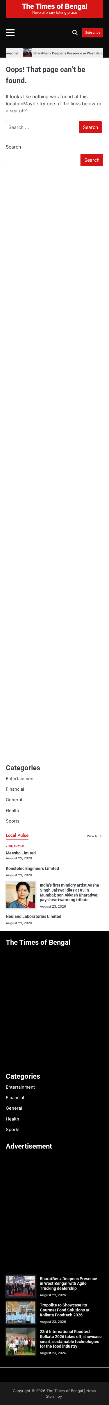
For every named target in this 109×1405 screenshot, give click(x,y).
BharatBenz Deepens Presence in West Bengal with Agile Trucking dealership (68, 1283)
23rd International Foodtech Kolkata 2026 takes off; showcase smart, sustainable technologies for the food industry (71, 1339)
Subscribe (92, 33)
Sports (12, 821)
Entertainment (20, 778)
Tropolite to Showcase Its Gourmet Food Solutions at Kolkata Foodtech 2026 (65, 1310)
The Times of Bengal (65, 1391)
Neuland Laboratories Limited (33, 916)
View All (93, 836)
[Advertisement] (54, 228)
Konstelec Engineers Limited (32, 868)
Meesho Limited (21, 853)
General (14, 799)
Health (12, 810)
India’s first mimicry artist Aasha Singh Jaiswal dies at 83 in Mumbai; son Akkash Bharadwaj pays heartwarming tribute (69, 892)
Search (13, 147)
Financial (15, 789)
